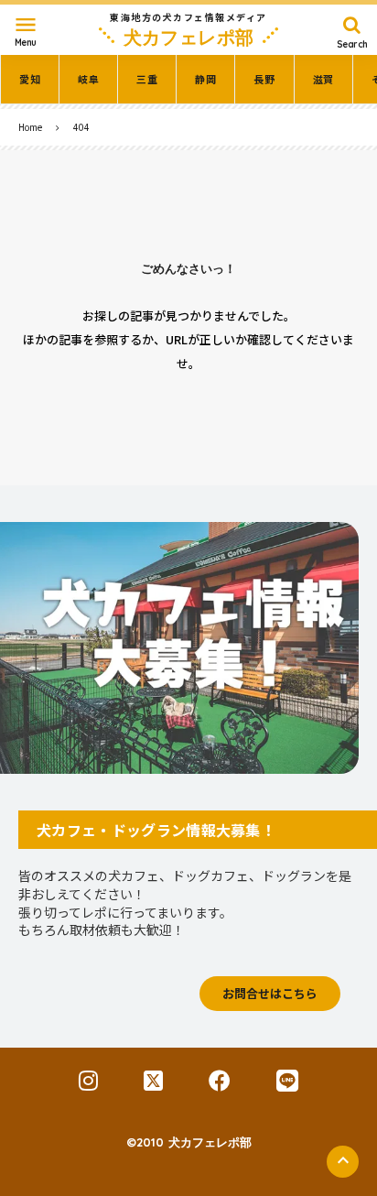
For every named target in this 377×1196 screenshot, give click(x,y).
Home (30, 127)
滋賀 (323, 79)
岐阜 (88, 79)
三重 (146, 79)
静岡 (205, 79)
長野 (264, 79)
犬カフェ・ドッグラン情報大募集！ (156, 830)
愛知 (29, 79)
